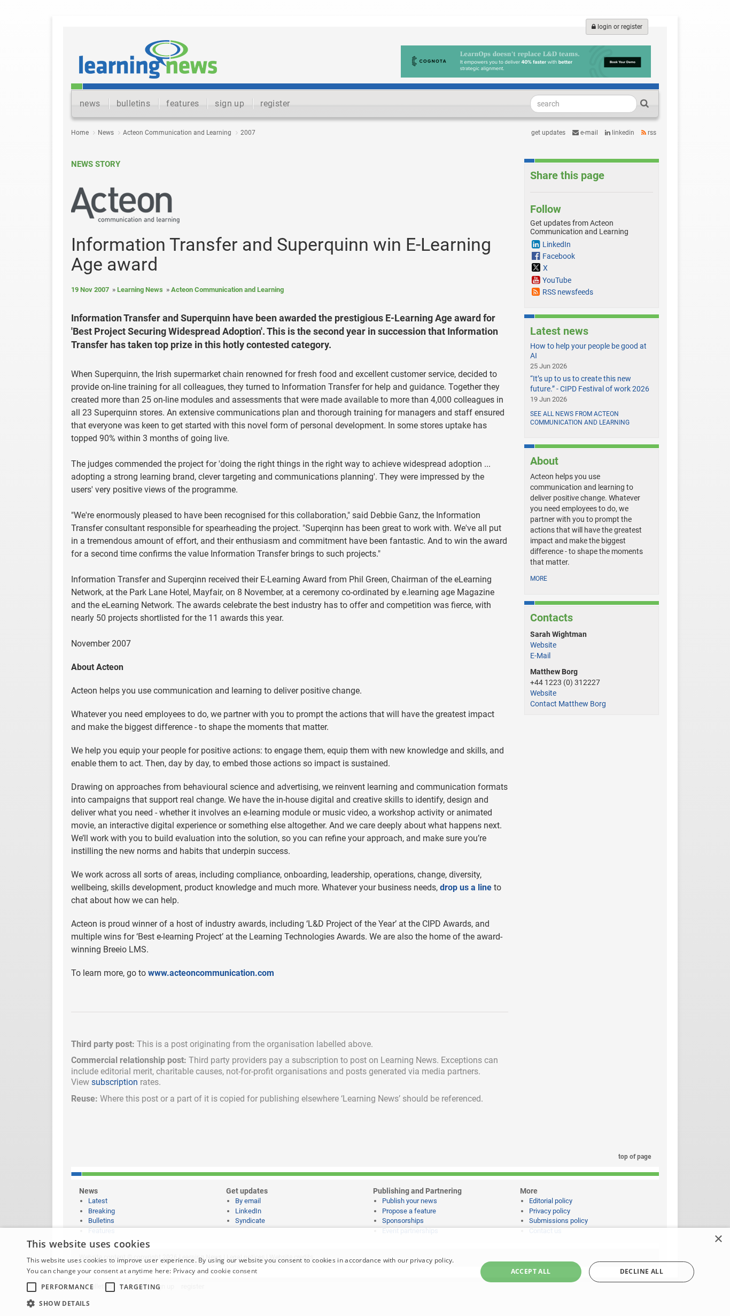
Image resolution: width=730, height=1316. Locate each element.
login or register (619, 26)
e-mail (588, 132)
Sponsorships (403, 1221)
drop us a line (466, 887)
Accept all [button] (531, 1271)
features (182, 103)
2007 (247, 132)
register (275, 103)
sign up (229, 103)
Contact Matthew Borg (568, 703)
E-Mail (540, 655)
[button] (245, 1303)
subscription (114, 1082)
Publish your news (409, 1201)
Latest (97, 1201)
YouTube (556, 280)
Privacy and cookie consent (215, 1270)
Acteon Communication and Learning (177, 132)
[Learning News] (148, 59)
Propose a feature (409, 1211)
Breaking (101, 1211)
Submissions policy (558, 1221)
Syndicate (250, 1221)
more (538, 578)
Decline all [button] (641, 1271)
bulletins (134, 103)
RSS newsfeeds (567, 292)
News (106, 132)
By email (248, 1201)
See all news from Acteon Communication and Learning (580, 418)
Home (80, 132)
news (90, 103)
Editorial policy (550, 1201)
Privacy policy (549, 1211)
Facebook (558, 256)
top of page (634, 1156)
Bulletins (101, 1221)
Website (543, 645)
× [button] (718, 1239)
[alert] (365, 1272)
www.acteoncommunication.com (211, 973)
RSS (651, 132)
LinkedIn (622, 132)
